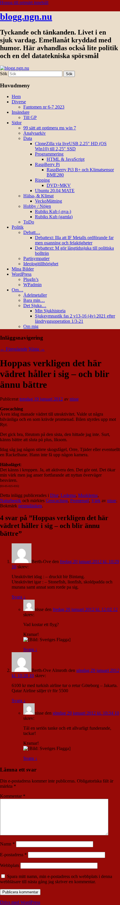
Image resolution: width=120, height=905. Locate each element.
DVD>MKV (59, 185)
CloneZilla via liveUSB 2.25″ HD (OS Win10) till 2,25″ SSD (71, 146)
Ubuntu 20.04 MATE (55, 190)
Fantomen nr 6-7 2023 (43, 106)
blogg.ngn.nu (26, 16)
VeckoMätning (48, 201)
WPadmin (32, 284)
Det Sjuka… (34, 305)
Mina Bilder (23, 268)
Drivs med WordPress (20, 902)
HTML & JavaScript (65, 159)
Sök (3, 73)
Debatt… (31, 232)
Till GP (30, 117)
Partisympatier (36, 258)
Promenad (79, 500)
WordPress (21, 274)
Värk (95, 500)
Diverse (19, 101)
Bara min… (34, 300)
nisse (74, 398)
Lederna (68, 495)
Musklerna (88, 495)
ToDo (28, 221)
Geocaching (57, 500)
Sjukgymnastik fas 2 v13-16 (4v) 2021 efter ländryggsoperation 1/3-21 (75, 318)
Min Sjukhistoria (50, 310)
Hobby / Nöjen (37, 206)
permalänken (30, 505)
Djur (54, 495)
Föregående (13, 349)
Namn (7, 843)
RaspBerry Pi (47, 164)
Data (27, 138)
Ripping (42, 180)
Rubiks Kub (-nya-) (53, 211)
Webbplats (9, 865)
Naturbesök (10, 500)
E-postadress (13, 854)
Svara (19, 596)
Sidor (17, 122)
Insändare (20, 112)
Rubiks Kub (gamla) (54, 216)
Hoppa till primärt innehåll (24, 2)
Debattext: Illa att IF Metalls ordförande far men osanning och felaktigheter (74, 240)
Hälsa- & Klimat (38, 195)
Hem (16, 96)
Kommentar (12, 796)
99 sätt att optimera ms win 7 (49, 127)
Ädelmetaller (35, 295)
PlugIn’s (30, 279)
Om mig (30, 326)
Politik (18, 227)
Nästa (37, 349)
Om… (17, 289)
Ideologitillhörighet (40, 263)
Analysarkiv (34, 133)
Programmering (49, 154)
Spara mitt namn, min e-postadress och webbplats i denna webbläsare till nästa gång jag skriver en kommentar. (56, 879)
